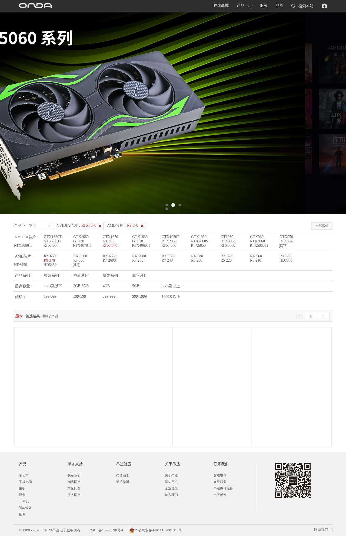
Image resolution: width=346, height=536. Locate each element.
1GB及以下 (53, 286)
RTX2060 (169, 241)
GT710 (108, 241)
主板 (22, 488)
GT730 (78, 241)
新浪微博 (122, 482)
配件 (22, 514)
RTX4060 (168, 245)
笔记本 (24, 475)
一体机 (24, 501)
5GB (135, 286)
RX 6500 (51, 256)
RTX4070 (109, 245)
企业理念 (171, 488)
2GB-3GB (81, 286)
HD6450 (20, 265)
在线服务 (220, 482)
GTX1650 (110, 237)
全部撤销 (321, 226)
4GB (106, 286)
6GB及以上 (171, 286)
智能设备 (25, 508)
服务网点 (74, 495)
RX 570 (226, 256)
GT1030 (227, 237)
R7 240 (167, 260)
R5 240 (255, 260)
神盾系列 (80, 276)
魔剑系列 (110, 276)
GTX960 (257, 237)
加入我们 (171, 495)
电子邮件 (220, 495)
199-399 (50, 296)
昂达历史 (171, 482)
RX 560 (256, 256)
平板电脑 (25, 482)
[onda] (35, 6)
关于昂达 (171, 475)
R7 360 (78, 260)
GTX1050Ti (171, 237)
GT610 (137, 241)
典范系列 (51, 276)
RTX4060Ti (141, 245)
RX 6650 (110, 256)
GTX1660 (81, 237)
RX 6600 (80, 256)
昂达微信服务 (223, 488)
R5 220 (226, 260)
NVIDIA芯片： (76, 225)
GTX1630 (140, 237)
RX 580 (197, 256)
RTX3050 (228, 241)
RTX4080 (51, 245)
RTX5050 (198, 245)
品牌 (279, 6)
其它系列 (139, 276)
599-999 (109, 296)
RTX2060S (199, 241)
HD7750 (286, 260)
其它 (283, 246)
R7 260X (110, 260)
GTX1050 (199, 237)
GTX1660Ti (53, 237)
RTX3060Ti (23, 245)
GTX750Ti (52, 241)
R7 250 (137, 260)
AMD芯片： (122, 225)
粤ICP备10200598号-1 (106, 530)
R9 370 (49, 260)
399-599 (79, 296)
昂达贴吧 (122, 475)
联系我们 (74, 475)
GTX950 (286, 237)
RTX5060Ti (259, 245)
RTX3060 (257, 241)
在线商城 (221, 6)
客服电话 (220, 475)
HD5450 (50, 265)
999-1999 (139, 296)
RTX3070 (287, 241)
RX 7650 (168, 256)
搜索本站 (306, 6)
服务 (264, 6)
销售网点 (74, 482)
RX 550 (285, 256)
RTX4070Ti (82, 245)
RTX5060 (227, 245)
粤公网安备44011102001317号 (158, 530)
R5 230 (196, 260)
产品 (240, 6)
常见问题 (74, 488)
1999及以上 (171, 297)
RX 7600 (139, 256)
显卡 (32, 225)
